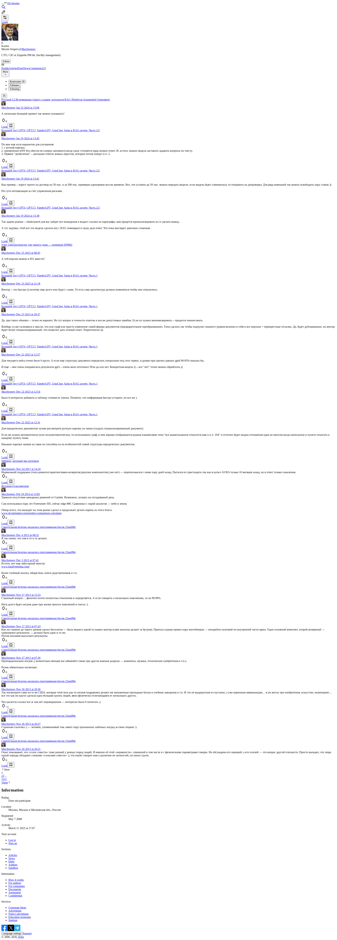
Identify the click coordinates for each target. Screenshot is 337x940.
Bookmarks (17, 81)
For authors (14, 882)
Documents (14, 889)
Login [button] (4, 22)
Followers (14, 85)
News (26, 68)
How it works (16, 879)
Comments (38, 68)
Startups (12, 920)
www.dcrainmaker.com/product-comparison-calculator (31, 513)
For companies (16, 886)
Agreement (14, 892)
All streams (13, 3)
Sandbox (13, 867)
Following (14, 89)
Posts (20, 68)
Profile (5, 68)
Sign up (12, 843)
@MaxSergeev (27, 49)
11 (2, 779)
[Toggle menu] (2, 4)
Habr (21, 936)
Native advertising (18, 913)
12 (5, 779)
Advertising (14, 910)
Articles (13, 68)
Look (4, 126)
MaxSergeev (8, 107)
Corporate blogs (17, 907)
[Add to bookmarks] (10, 126)
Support (27, 933)
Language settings (12, 933)
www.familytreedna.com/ (15, 566)
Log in (12, 840)
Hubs (11, 861)
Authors (12, 864)
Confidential (15, 895)
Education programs (19, 917)
